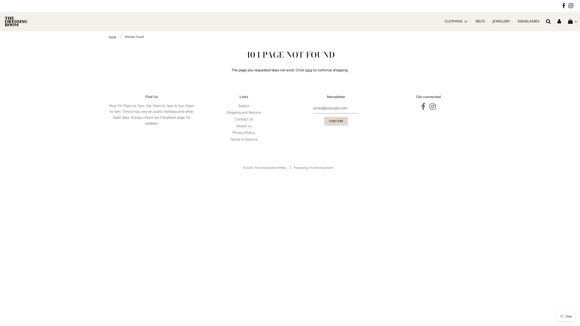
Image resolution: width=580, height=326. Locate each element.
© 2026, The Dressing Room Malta (264, 167)
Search (243, 106)
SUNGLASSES (528, 21)
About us (244, 126)
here (308, 70)
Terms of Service (243, 139)
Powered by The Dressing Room (313, 167)
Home (112, 36)
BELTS (480, 21)
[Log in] (559, 21)
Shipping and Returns (244, 112)
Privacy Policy (244, 132)
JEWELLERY (501, 21)
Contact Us (244, 119)
